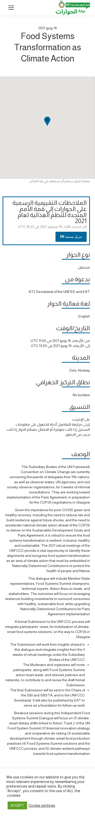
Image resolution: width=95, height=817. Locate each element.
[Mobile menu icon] (11, 7)
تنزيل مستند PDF (71, 237)
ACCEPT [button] (17, 805)
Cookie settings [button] (41, 806)
